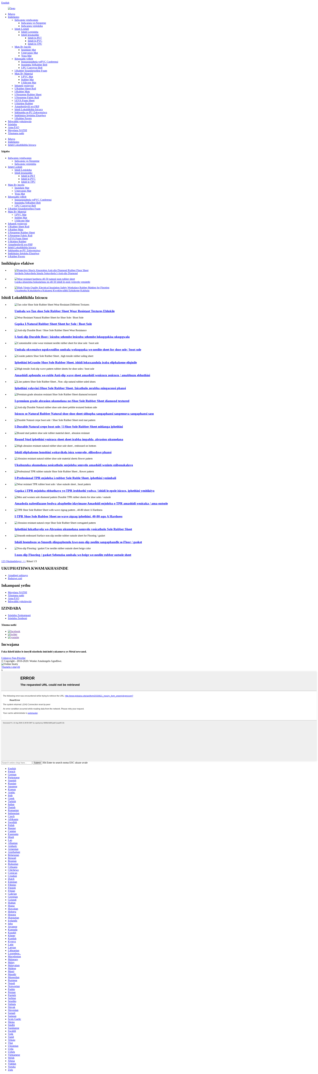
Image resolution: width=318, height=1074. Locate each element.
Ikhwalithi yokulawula (19, 121)
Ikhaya (11, 14)
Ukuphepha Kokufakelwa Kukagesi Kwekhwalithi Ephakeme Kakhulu (52, 290)
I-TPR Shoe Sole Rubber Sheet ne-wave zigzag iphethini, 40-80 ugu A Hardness (68, 516)
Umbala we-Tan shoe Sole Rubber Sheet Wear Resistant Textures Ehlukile (65, 311)
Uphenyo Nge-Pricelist (13, 658)
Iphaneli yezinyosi (24, 85)
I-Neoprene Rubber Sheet (28, 94)
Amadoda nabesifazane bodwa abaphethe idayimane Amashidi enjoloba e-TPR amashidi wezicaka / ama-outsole (91, 503)
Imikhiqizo (13, 17)
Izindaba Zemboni (17, 618)
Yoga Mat (26, 55)
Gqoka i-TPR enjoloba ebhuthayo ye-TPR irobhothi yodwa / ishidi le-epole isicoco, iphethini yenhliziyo (85, 490)
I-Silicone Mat (28, 82)
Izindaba (12, 124)
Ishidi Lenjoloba (29, 31)
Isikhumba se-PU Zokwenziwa (31, 112)
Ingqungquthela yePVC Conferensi (39, 61)
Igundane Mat (28, 49)
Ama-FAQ (13, 127)
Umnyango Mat (29, 52)
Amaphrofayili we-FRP (27, 106)
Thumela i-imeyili (10, 667)
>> (24, 561)
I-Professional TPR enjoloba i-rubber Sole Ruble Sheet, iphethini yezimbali (65, 478)
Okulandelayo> (14, 561)
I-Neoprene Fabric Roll (27, 97)
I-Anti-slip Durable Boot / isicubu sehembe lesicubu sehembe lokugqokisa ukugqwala (72, 337)
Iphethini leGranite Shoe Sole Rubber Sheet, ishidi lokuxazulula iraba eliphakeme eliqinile (76, 362)
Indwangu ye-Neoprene (33, 23)
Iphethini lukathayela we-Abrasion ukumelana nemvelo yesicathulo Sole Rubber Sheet (73, 529)
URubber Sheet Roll (25, 88)
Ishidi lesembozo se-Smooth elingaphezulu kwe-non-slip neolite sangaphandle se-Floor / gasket (78, 542)
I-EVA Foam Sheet (24, 100)
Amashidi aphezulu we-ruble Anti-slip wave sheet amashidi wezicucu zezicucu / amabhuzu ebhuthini (82, 375)
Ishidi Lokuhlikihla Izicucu (29, 109)
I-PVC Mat (27, 76)
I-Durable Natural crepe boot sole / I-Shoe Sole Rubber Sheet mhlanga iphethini (69, 426)
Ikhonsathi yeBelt (24, 58)
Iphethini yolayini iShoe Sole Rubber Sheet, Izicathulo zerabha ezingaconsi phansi (70, 388)
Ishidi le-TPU (35, 43)
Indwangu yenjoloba (32, 26)
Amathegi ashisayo (18, 575)
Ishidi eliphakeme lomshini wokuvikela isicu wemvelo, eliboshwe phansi (63, 452)
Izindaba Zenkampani (19, 615)
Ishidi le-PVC (35, 40)
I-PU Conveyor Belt (31, 67)
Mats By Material (24, 73)
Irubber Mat (27, 79)
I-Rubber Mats (22, 91)
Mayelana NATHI (17, 130)
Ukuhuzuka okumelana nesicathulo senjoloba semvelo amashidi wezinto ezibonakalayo (74, 465)
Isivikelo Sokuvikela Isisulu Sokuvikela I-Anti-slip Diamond (46, 273)
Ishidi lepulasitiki (30, 34)
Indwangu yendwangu (26, 20)
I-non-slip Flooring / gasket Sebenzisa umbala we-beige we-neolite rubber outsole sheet (73, 555)
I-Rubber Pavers (23, 118)
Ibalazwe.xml (15, 578)
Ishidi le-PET (35, 37)
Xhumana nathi (16, 133)
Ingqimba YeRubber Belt (34, 64)
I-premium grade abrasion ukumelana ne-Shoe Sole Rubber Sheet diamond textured (72, 401)
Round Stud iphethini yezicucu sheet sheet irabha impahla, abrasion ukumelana (69, 439)
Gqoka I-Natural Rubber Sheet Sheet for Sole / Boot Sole (53, 324)
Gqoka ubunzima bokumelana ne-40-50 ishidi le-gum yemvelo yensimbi (52, 282)
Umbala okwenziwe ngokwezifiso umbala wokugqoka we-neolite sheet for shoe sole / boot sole (78, 349)
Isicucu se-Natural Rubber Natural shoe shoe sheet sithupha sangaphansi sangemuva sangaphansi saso (84, 413)
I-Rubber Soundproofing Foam (31, 70)
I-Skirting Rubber (24, 103)
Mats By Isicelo (23, 46)
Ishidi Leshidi (22, 29)
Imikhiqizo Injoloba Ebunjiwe (30, 115)
